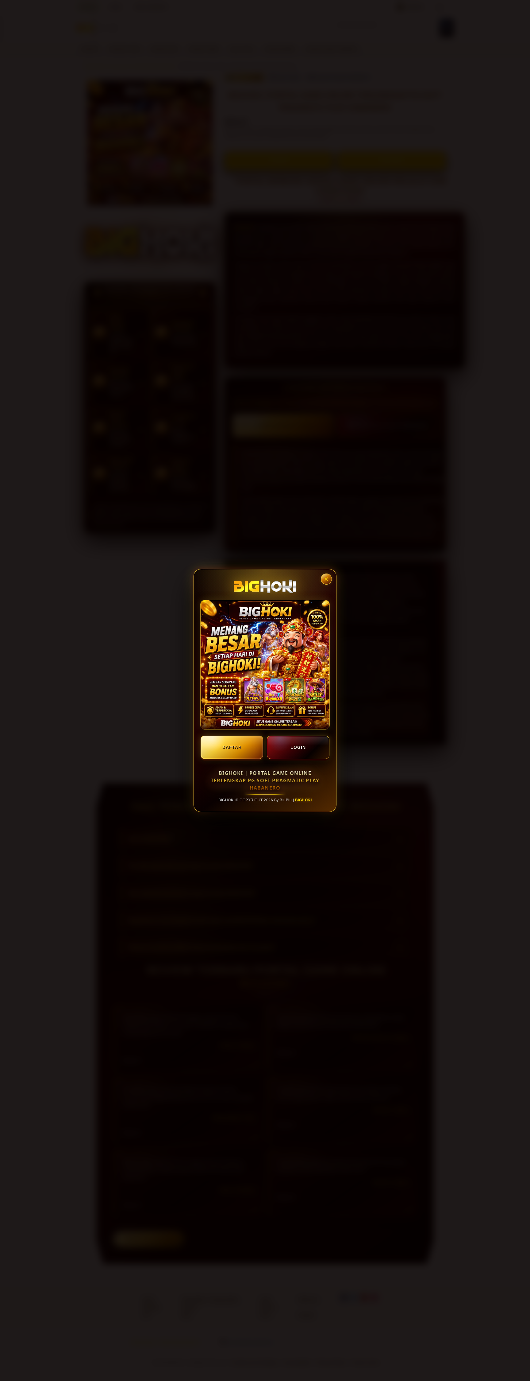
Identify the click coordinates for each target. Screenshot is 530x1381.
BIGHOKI (303, 800)
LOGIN (298, 747)
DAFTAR (232, 747)
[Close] (326, 579)
